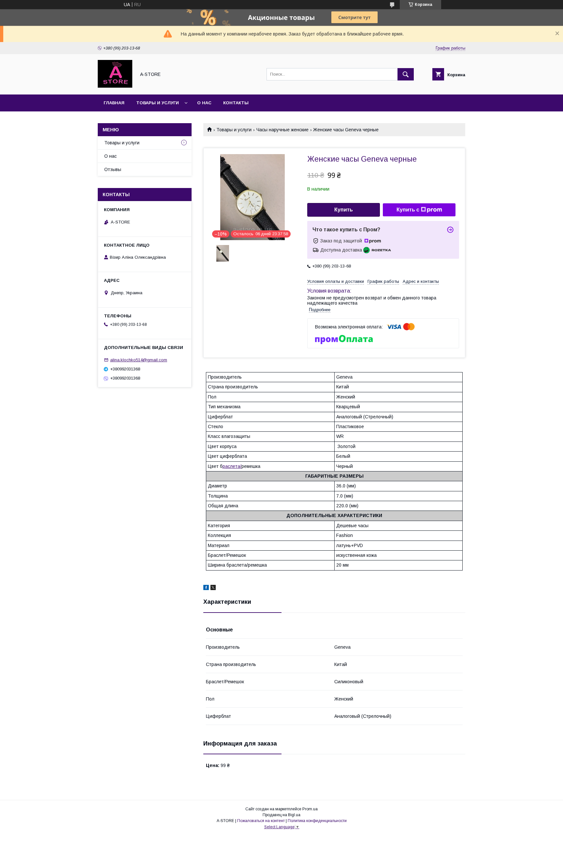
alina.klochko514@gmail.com (138, 359)
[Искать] (405, 74)
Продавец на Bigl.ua (281, 815)
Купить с (408, 209)
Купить (343, 209)
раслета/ (232, 466)
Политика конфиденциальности (317, 820)
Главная (114, 102)
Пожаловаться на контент (261, 820)
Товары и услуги (157, 102)
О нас (204, 102)
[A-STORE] (115, 86)
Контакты (236, 102)
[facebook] (206, 588)
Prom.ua (310, 809)
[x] (213, 588)
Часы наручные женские (282, 129)
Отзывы (112, 169)
